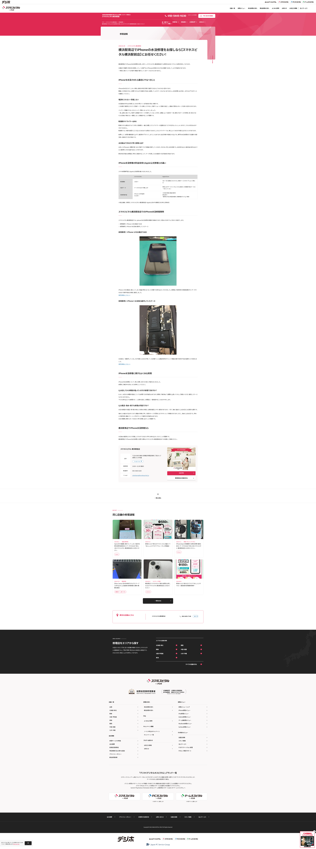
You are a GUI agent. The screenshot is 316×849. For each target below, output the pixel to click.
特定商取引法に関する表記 (117, 751)
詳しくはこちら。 (16, 844)
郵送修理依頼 (113, 757)
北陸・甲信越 (159, 653)
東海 (157, 658)
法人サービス (303, 8)
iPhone (178, 552)
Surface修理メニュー (185, 727)
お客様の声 (192, 22)
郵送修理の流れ (264, 8)
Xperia (116, 554)
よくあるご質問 (148, 721)
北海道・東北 (159, 645)
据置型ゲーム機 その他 (120, 591)
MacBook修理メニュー (185, 723)
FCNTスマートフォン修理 (186, 747)
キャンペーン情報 (166, 24)
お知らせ (284, 8)
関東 (157, 649)
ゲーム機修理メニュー (185, 720)
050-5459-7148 (186, 616)
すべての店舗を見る (191, 664)
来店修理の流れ (252, 8)
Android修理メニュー (185, 717)
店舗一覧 (232, 8)
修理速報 (183, 22)
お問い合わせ (160, 817)
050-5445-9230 (136, 471)
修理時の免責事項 (143, 817)
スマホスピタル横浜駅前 (116, 15)
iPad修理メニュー (184, 713)
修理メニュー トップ (184, 707)
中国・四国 (184, 649)
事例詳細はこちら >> (124, 295)
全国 (110, 707)
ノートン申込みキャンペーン (152, 731)
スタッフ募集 (182, 741)
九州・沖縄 (184, 653)
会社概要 (112, 744)
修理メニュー (241, 8)
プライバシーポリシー (115, 754)
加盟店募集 (182, 737)
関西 (182, 645)
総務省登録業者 (114, 747)
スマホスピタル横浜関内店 (158, 616)
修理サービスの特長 (115, 741)
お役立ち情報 (293, 8)
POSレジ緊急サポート (185, 751)
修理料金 (174, 22)
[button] (28, 843)
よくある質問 (275, 8)
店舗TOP (166, 22)
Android (148, 591)
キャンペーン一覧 (149, 735)
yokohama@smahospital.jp (140, 475)
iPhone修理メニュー (184, 710)
